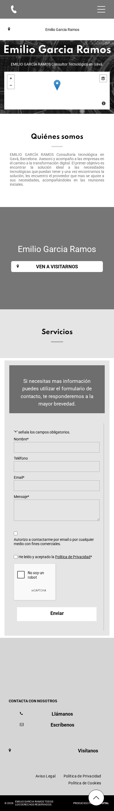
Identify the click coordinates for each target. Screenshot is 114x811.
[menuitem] (46, 776)
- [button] (10, 85)
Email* (19, 477)
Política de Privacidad (72, 557)
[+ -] (57, 91)
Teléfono (21, 458)
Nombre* (21, 439)
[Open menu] (101, 9)
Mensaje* (21, 496)
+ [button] (10, 78)
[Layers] (103, 78)
